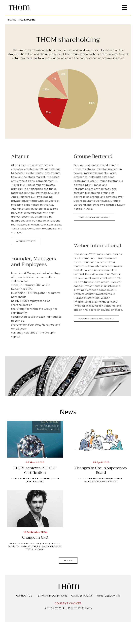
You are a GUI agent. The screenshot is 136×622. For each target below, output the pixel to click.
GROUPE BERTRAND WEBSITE (94, 217)
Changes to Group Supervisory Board (101, 470)
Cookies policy (81, 596)
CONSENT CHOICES (68, 603)
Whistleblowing (108, 596)
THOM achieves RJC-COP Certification (35, 470)
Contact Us (24, 596)
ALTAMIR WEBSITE (25, 241)
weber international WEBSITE (96, 318)
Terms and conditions (51, 596)
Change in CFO (35, 537)
